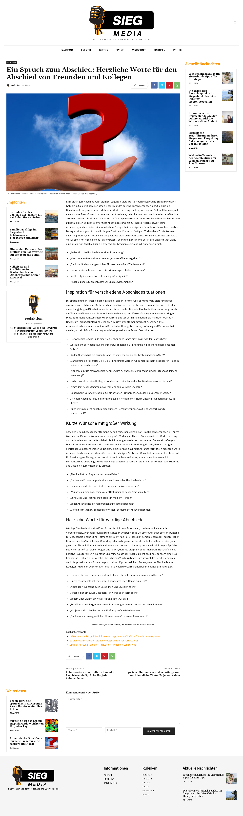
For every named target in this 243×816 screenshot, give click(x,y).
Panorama (11, 62)
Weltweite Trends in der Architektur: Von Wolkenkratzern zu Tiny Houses (202, 159)
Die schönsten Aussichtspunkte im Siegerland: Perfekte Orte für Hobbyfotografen (202, 96)
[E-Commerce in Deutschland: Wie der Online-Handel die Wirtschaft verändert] (227, 117)
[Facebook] (154, 85)
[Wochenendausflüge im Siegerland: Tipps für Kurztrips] (227, 78)
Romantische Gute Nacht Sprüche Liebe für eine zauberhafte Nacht (26, 741)
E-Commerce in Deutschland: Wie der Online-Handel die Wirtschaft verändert (203, 117)
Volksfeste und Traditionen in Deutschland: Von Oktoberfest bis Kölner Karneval (25, 272)
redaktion (15, 85)
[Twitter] (162, 85)
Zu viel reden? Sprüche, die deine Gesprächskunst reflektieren (104, 640)
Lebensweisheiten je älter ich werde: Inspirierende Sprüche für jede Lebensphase (115, 636)
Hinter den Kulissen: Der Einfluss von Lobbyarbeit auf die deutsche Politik (26, 252)
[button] (235, 23)
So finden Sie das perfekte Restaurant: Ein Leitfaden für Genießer (26, 215)
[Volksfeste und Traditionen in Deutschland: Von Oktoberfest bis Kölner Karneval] (51, 271)
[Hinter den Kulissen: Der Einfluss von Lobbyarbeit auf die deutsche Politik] (51, 254)
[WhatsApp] (177, 85)
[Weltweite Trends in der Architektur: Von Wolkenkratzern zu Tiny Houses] (227, 159)
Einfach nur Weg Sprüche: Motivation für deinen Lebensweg (103, 644)
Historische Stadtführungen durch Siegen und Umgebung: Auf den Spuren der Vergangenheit (204, 138)
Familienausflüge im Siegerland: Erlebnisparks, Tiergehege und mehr (24, 234)
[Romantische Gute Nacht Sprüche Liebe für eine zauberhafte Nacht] (51, 743)
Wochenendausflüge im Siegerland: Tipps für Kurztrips (204, 76)
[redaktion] (8, 85)
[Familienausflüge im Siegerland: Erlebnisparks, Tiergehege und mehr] (51, 234)
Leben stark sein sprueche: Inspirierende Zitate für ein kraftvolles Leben (26, 705)
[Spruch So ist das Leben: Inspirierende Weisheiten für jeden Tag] (51, 725)
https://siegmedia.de (34, 323)
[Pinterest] (169, 85)
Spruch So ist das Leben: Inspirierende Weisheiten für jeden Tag (27, 723)
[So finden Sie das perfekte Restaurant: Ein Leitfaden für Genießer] (51, 216)
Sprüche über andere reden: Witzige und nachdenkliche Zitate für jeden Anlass (153, 674)
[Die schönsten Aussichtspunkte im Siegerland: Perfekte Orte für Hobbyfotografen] (227, 95)
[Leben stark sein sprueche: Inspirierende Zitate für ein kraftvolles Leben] (51, 705)
